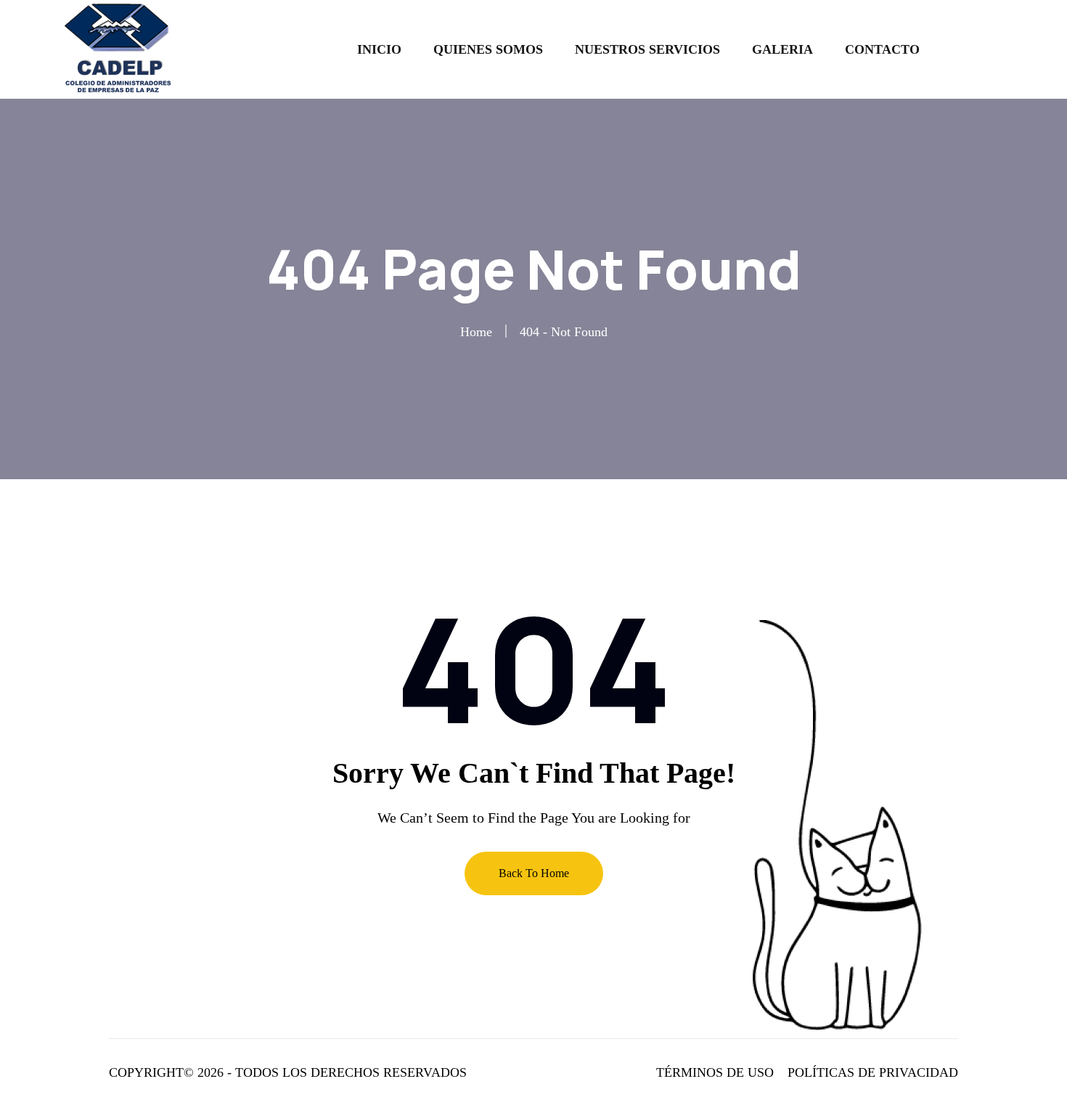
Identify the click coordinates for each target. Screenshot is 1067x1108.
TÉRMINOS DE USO (715, 1072)
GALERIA (782, 49)
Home (476, 332)
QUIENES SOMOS (488, 49)
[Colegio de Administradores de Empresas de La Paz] (121, 48)
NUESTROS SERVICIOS (647, 49)
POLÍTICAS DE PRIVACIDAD (873, 1072)
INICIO (379, 49)
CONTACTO (882, 49)
